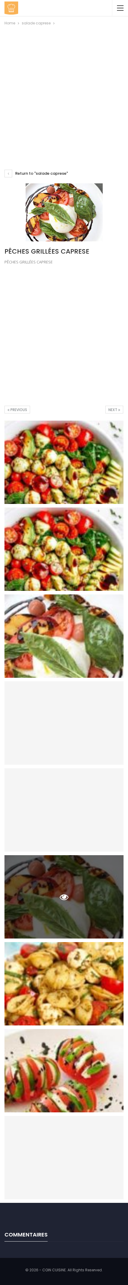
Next (113, 409)
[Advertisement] (64, 93)
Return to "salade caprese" (41, 173)
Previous (18, 409)
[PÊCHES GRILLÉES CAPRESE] (64, 462)
